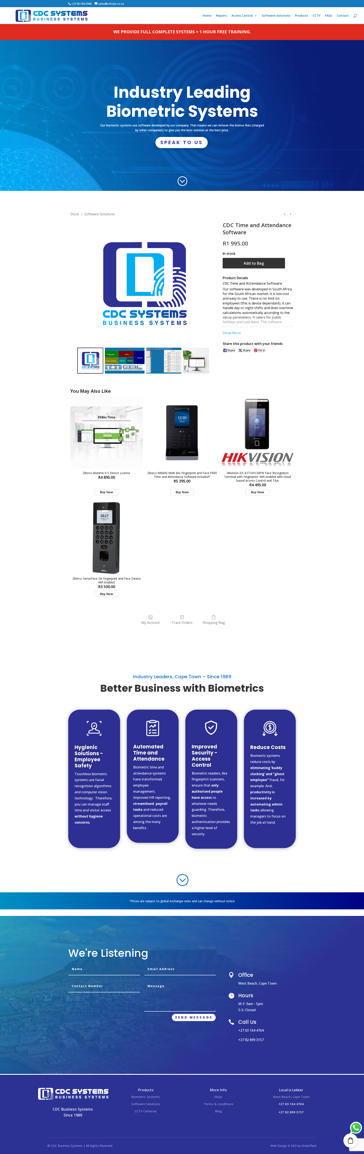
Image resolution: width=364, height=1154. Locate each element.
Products (301, 15)
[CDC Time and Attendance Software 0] (90, 365)
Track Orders (182, 627)
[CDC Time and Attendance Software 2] (163, 365)
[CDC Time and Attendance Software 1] (125, 365)
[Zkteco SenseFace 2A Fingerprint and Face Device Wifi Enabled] (106, 543)
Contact (343, 15)
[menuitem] (285, 219)
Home (207, 15)
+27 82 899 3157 (251, 1045)
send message (194, 1022)
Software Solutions (276, 15)
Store (74, 219)
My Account (150, 627)
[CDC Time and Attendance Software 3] (196, 365)
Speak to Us (181, 147)
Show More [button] (232, 338)
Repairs (221, 15)
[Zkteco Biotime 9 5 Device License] (106, 438)
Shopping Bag (213, 627)
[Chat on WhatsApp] (356, 1128)
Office (245, 980)
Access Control (242, 15)
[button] (350, 1140)
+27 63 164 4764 (81, 3)
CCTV (316, 15)
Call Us (247, 1027)
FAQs (328, 15)
